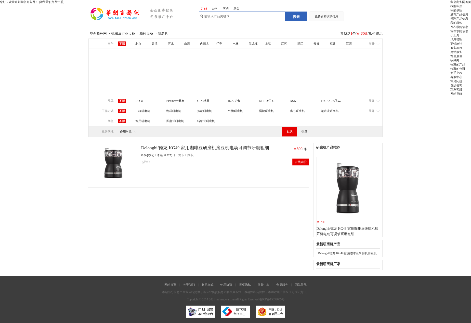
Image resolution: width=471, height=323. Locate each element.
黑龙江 (253, 43)
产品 (204, 8)
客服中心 (456, 77)
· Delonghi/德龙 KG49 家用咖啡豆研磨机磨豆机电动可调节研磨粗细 (348, 253)
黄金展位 (456, 56)
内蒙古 (204, 43)
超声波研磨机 (330, 111)
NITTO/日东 (267, 101)
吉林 (235, 43)
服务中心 (263, 284)
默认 (290, 131)
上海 (268, 43)
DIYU (139, 101)
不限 (122, 43)
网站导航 (456, 93)
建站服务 (456, 52)
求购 (226, 8)
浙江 (300, 43)
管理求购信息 (459, 31)
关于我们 (189, 284)
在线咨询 (456, 85)
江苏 (284, 43)
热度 (304, 131)
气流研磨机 (235, 111)
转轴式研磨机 (206, 121)
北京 (138, 43)
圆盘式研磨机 (175, 121)
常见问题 (456, 81)
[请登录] (44, 2)
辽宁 (219, 43)
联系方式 (207, 284)
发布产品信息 (459, 14)
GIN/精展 (203, 101)
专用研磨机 (142, 121)
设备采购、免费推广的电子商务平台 (138, 16)
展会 (236, 8)
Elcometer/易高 (175, 101)
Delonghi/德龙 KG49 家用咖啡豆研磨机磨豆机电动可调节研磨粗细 (205, 147)
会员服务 (282, 284)
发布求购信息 (459, 27)
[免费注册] (57, 2)
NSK (293, 101)
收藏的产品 (457, 64)
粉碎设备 (146, 33)
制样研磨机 (173, 111)
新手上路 (456, 73)
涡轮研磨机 (266, 111)
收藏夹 (454, 60)
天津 (154, 43)
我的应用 (456, 6)
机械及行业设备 (123, 33)
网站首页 (170, 284)
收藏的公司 (457, 68)
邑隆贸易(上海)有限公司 (156, 155)
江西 (349, 43)
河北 (171, 43)
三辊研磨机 (142, 111)
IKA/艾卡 (234, 101)
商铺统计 (456, 43)
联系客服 (456, 89)
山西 (187, 43)
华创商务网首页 (460, 2)
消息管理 (456, 39)
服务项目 (456, 48)
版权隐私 (245, 284)
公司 (215, 8)
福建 (333, 43)
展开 (372, 43)
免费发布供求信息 (326, 16)
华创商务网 (98, 33)
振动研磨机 (204, 111)
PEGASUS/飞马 (331, 101)
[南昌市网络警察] (200, 319)
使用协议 (226, 284)
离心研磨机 (297, 111)
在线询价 (301, 162)
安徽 (316, 43)
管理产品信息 (459, 18)
